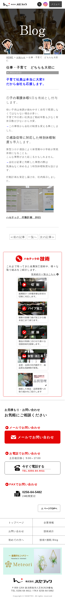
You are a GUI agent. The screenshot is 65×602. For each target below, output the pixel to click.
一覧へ (32, 237)
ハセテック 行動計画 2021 (23, 217)
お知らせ (20, 57)
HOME (9, 57)
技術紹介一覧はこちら (43, 274)
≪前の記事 (17, 237)
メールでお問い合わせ (36, 437)
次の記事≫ (47, 237)
